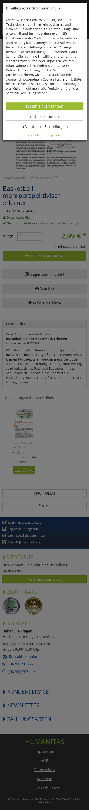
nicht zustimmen (47, 116)
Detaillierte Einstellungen (46, 126)
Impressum (55, 135)
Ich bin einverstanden (44, 106)
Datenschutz (35, 135)
